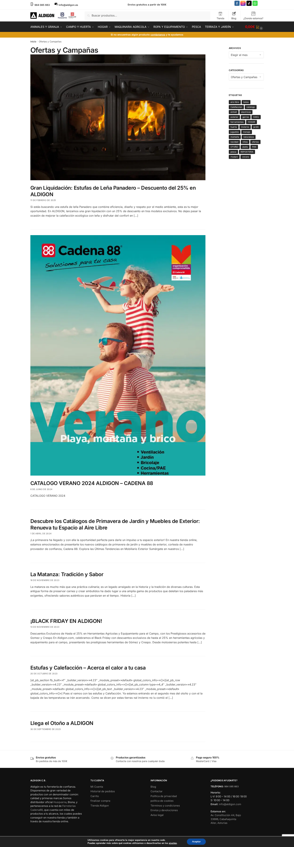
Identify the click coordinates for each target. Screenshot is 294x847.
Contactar (157, 791)
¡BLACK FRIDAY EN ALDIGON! (66, 621)
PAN (254, 147)
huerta (233, 127)
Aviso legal (157, 815)
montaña (234, 137)
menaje (246, 132)
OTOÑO (234, 147)
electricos (246, 112)
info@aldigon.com (230, 804)
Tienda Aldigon (99, 805)
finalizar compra (100, 800)
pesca (233, 152)
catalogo (250, 107)
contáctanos (158, 34)
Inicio (33, 41)
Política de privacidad (164, 796)
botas (246, 102)
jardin (256, 127)
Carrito (94, 796)
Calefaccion (236, 107)
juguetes (234, 132)
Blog (233, 18)
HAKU (256, 117)
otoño (245, 147)
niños (245, 142)
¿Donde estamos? (253, 18)
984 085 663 (231, 786)
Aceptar (196, 841)
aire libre (234, 102)
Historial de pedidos (102, 791)
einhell (233, 112)
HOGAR (251, 122)
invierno (245, 127)
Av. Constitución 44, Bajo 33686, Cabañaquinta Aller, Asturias (226, 819)
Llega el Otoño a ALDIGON (61, 723)
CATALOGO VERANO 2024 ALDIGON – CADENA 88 (91, 483)
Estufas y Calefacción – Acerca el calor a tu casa (88, 668)
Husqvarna (59, 802)
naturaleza (248, 137)
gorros (246, 117)
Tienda (220, 18)
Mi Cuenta (96, 786)
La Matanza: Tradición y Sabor (66, 574)
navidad (234, 142)
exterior (234, 117)
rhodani (234, 156)
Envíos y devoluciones (164, 810)
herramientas (237, 122)
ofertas (255, 142)
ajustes (173, 843)
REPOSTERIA (247, 152)
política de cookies (162, 800)
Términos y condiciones (165, 805)
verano (245, 156)
